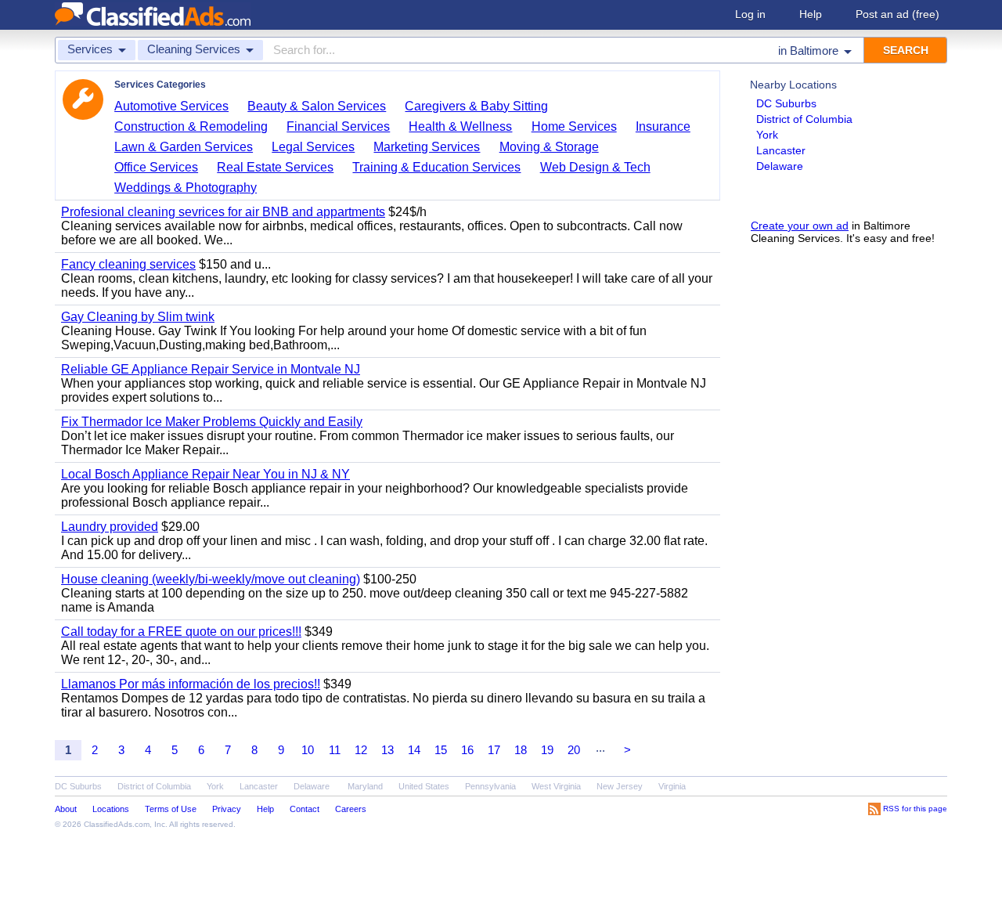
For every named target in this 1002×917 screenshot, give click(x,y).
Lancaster (781, 150)
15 (440, 749)
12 (361, 749)
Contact (304, 809)
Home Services (574, 126)
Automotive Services (171, 106)
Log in (750, 14)
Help (810, 14)
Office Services (156, 167)
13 (387, 749)
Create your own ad (800, 225)
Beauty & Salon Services (316, 106)
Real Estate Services (275, 167)
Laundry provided (109, 526)
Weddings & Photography (185, 187)
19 (547, 749)
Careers (350, 809)
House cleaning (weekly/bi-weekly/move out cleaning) (210, 579)
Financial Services (338, 126)
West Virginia (556, 786)
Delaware (779, 166)
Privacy (226, 809)
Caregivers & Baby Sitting (476, 106)
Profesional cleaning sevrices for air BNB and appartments (223, 211)
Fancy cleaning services (128, 264)
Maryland (365, 786)
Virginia (672, 786)
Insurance (663, 126)
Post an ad (897, 14)
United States (423, 786)
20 (574, 749)
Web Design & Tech (595, 167)
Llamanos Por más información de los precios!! (190, 684)
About (66, 809)
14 (414, 749)
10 (307, 749)
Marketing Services (426, 146)
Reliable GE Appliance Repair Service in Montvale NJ (210, 369)
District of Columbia (804, 119)
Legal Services (313, 146)
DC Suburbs (786, 103)
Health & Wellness (460, 126)
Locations (110, 809)
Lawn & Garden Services (183, 146)
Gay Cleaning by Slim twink (137, 316)
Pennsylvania (490, 786)
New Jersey (620, 786)
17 (494, 749)
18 (520, 749)
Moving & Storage (549, 146)
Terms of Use (170, 809)
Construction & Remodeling (191, 126)
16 (467, 749)
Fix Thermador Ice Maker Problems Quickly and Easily (211, 421)
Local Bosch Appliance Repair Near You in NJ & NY (205, 474)
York (767, 134)
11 (335, 749)
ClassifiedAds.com (117, 824)
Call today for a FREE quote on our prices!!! (181, 631)
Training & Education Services (436, 167)
